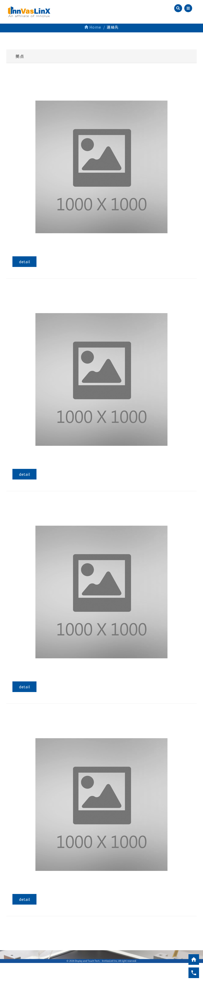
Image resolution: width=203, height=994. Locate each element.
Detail (24, 261)
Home (94, 27)
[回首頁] (193, 959)
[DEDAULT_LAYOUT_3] (101, 804)
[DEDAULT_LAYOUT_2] (101, 379)
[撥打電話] (193, 972)
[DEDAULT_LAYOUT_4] (101, 592)
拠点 (20, 56)
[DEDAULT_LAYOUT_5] (101, 167)
